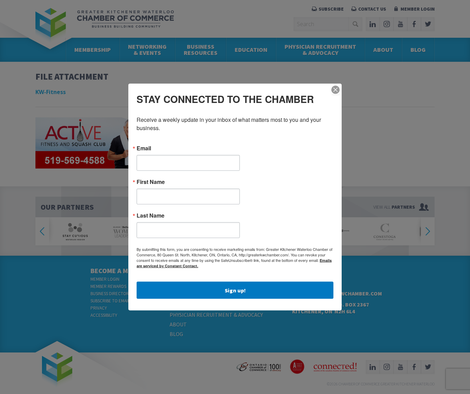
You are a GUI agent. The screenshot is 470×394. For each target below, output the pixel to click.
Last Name (150, 215)
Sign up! (235, 290)
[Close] (335, 90)
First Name (151, 182)
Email (144, 148)
